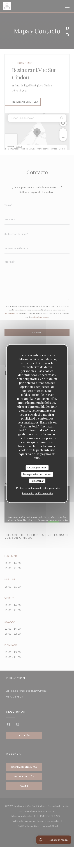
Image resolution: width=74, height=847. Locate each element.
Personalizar (37, 481)
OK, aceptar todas (37, 467)
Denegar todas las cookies (37, 474)
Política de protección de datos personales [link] (38, 488)
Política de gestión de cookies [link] (37, 493)
